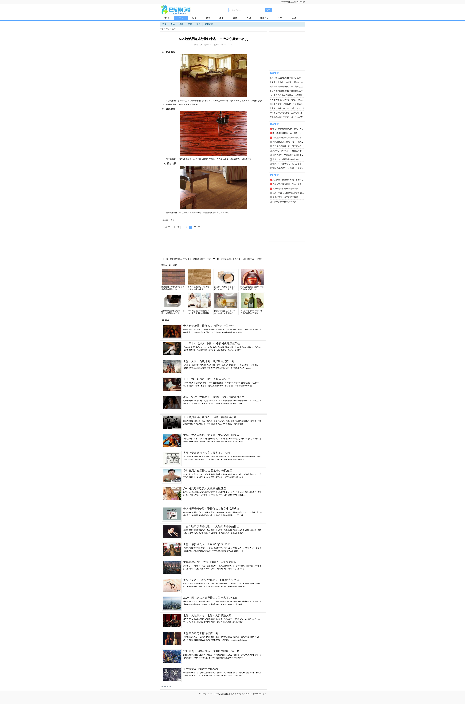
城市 (221, 18)
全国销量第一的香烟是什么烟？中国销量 (289, 155)
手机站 (302, 2)
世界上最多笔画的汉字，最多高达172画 (206, 452)
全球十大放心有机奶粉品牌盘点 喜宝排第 (290, 193)
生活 (181, 18)
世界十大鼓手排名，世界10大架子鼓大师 (207, 615)
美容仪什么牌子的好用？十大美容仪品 (286, 87)
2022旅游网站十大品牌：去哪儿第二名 (286, 113)
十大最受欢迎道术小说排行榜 (200, 668)
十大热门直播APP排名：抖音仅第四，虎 (287, 108)
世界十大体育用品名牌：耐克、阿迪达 (286, 100)
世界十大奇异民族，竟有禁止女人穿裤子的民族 (211, 435)
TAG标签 (294, 2)
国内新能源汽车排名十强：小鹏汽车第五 (289, 142)
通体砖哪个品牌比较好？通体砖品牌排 (286, 78)
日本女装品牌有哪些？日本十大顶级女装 (289, 184)
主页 (162, 29)
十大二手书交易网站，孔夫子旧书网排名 (289, 164)
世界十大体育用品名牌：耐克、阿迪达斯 (289, 129)
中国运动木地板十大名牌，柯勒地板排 (286, 82)
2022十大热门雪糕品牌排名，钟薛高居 (286, 95)
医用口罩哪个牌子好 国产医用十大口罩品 (290, 197)
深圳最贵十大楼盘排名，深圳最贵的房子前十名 (211, 651)
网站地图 (285, 2)
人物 (248, 18)
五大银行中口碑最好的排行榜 (285, 189)
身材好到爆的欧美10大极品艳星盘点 (204, 488)
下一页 (197, 227)
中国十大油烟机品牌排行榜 (284, 202)
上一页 (176, 227)
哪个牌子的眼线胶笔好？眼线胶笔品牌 (286, 91)
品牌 (174, 29)
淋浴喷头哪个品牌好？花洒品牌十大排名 (289, 151)
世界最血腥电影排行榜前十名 (200, 633)
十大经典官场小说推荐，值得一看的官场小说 (210, 417)
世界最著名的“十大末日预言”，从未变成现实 (209, 562)
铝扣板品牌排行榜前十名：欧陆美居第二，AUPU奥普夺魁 (195, 259)
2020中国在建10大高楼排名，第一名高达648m (210, 597)
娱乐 (194, 18)
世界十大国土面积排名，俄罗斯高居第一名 (208, 361)
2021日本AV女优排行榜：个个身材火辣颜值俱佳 (211, 343)
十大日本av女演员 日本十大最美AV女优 (206, 379)
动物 (293, 18)
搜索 (268, 10)
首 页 (166, 18)
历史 (280, 18)
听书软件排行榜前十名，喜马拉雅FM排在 (290, 133)
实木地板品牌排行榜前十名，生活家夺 (286, 117)
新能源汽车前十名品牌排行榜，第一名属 (289, 138)
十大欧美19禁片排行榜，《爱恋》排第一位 (208, 325)
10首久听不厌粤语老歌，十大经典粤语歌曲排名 (211, 526)
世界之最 (264, 18)
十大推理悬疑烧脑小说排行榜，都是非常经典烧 (211, 508)
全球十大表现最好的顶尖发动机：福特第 (289, 159)
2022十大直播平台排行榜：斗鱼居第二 (286, 104)
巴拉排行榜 (223, 694)
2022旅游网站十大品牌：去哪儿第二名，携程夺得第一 (244, 259)
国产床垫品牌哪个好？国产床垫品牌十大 (289, 146)
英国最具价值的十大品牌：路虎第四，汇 (289, 168)
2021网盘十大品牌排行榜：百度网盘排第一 (290, 180)
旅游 (208, 18)
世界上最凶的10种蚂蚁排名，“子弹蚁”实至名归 (211, 579)
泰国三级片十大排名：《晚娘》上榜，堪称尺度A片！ (215, 396)
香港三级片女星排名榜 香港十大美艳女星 (207, 470)
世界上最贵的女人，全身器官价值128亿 (206, 544)
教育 (235, 18)
